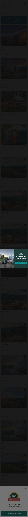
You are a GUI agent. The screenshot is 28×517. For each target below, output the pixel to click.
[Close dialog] (27, 249)
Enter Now (21, 263)
